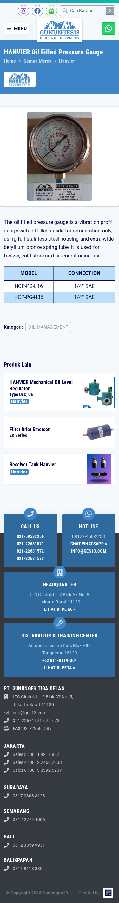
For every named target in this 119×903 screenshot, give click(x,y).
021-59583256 (30, 536)
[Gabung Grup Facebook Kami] (37, 10)
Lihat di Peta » (59, 609)
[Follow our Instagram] (23, 10)
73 (57, 720)
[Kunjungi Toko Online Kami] (51, 10)
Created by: (89, 892)
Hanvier (19, 401)
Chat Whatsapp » (88, 543)
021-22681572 (30, 551)
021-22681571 (30, 543)
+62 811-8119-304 (59, 660)
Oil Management (48, 327)
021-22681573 (30, 558)
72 (48, 720)
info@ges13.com (88, 551)
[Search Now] (110, 11)
